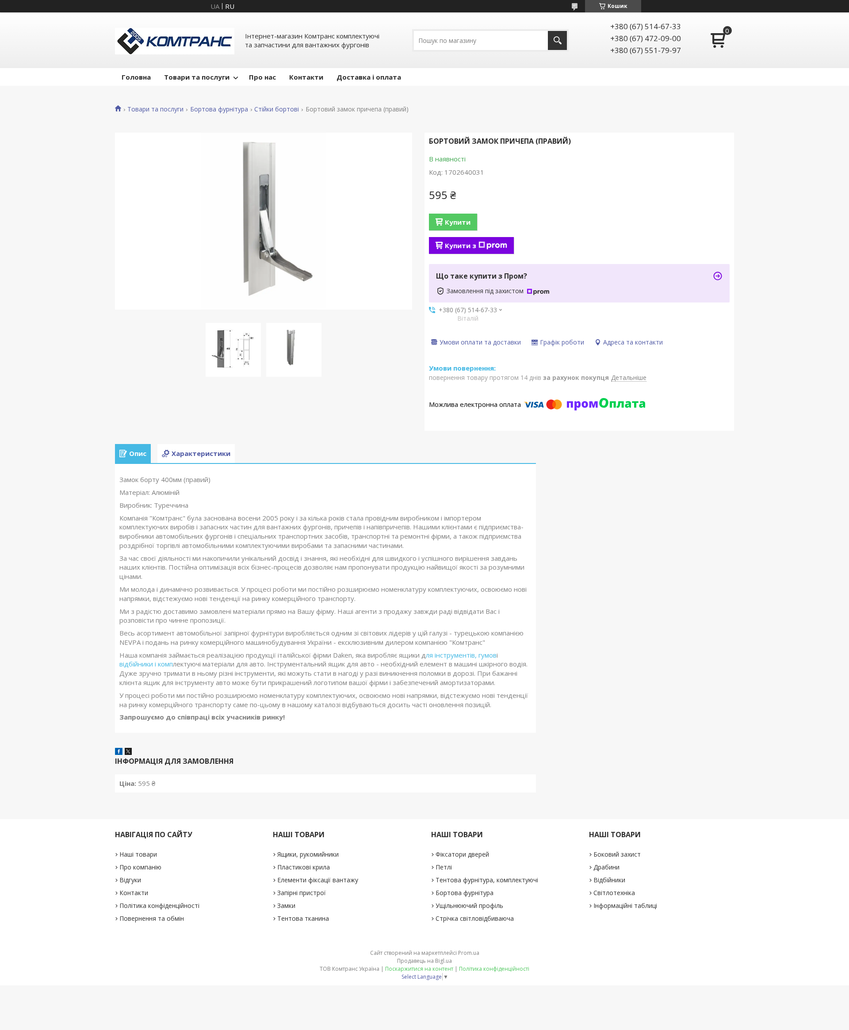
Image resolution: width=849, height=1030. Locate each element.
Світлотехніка (614, 892)
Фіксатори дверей (462, 854)
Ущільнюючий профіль (469, 905)
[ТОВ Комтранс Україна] (174, 40)
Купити (457, 222)
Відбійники (609, 880)
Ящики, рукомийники (308, 854)
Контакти (306, 77)
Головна (136, 77)
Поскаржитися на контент (419, 969)
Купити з (460, 245)
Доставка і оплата (369, 77)
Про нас (262, 77)
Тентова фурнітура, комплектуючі (487, 880)
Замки (286, 905)
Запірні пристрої (301, 892)
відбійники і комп (146, 663)
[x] (128, 752)
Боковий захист (617, 854)
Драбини (606, 867)
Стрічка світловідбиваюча (475, 918)
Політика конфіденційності (159, 905)
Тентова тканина (303, 918)
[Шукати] (557, 40)
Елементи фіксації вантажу (317, 880)
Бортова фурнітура (219, 109)
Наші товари (138, 854)
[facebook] (118, 752)
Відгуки (130, 880)
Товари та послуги (196, 77)
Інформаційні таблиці (625, 905)
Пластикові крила (303, 867)
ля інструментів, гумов (461, 655)
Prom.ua (468, 953)
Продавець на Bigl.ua (424, 961)
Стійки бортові (276, 109)
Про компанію (140, 867)
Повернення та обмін (151, 918)
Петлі (444, 867)
